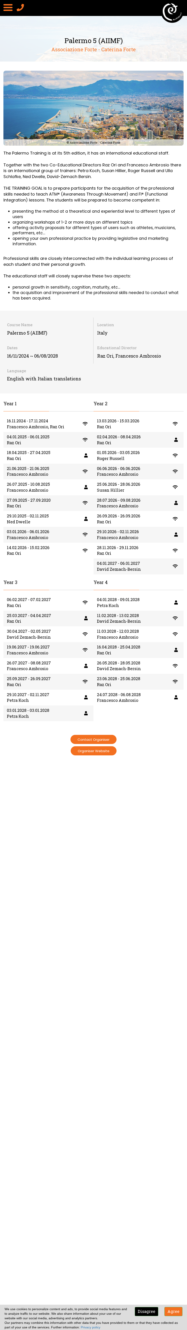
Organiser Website (93, 751)
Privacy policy (90, 1327)
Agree (173, 1311)
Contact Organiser (93, 739)
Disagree (146, 1311)
